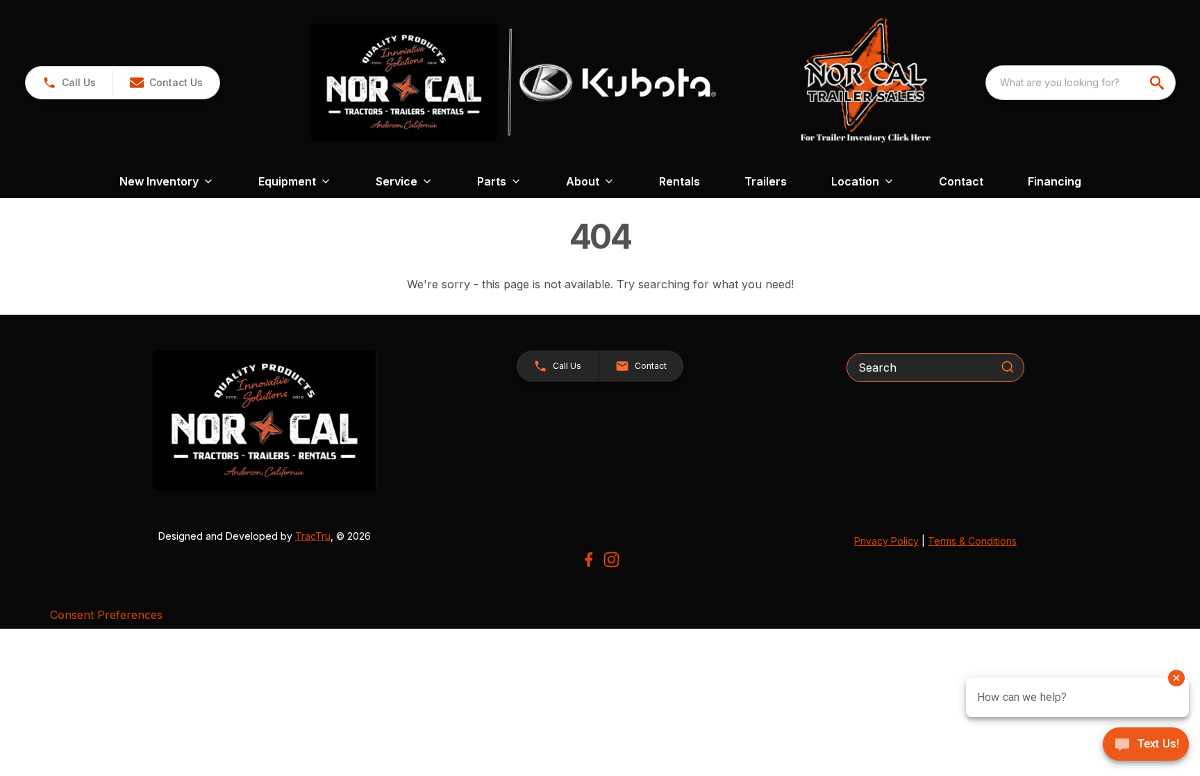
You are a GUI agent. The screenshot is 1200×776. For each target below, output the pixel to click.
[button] (69, 82)
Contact (961, 181)
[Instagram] (611, 560)
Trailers (765, 181)
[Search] (1007, 367)
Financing (1054, 181)
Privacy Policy (886, 541)
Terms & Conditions (972, 541)
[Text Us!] (1146, 745)
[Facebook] (588, 560)
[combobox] (1080, 82)
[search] (1158, 83)
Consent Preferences (106, 615)
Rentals (679, 181)
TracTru (313, 536)
